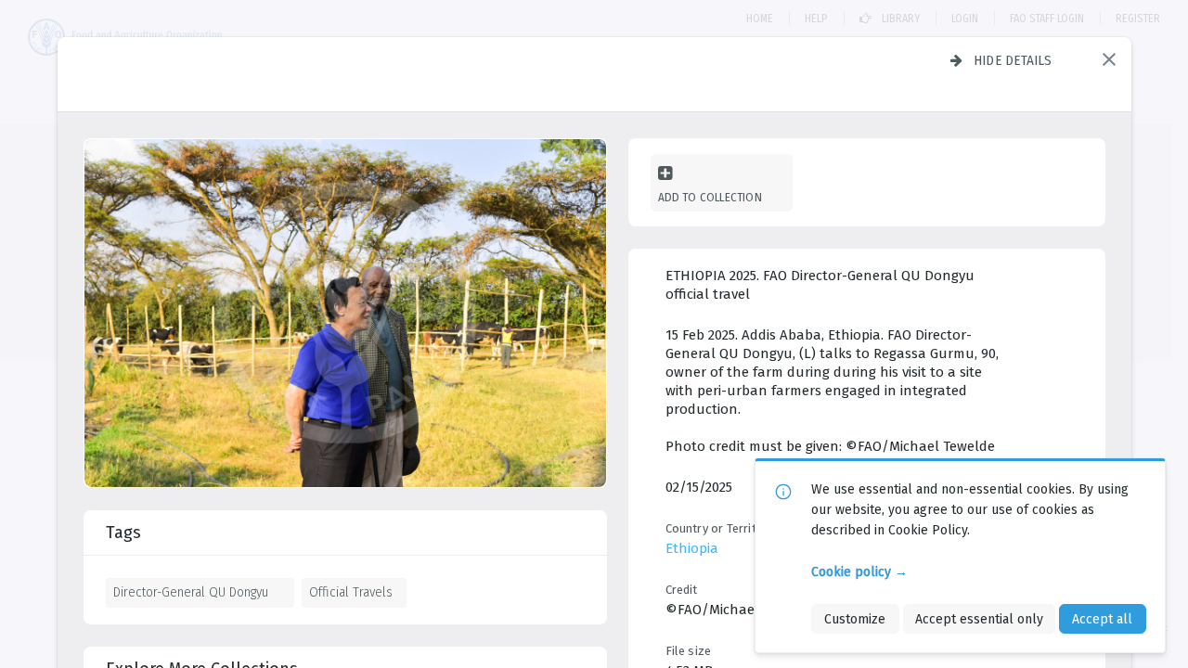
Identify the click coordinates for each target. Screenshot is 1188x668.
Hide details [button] (1013, 60)
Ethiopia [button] (691, 548)
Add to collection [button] (710, 197)
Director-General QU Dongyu (190, 592)
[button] (1109, 59)
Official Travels (351, 592)
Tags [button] (123, 532)
